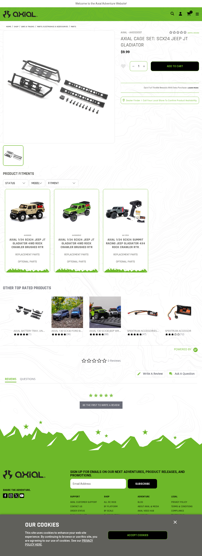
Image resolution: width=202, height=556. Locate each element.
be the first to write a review (101, 405)
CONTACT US (76, 506)
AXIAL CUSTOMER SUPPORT (83, 502)
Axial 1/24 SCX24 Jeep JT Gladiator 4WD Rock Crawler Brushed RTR (27, 243)
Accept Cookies (137, 535)
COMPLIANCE (177, 510)
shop (16, 26)
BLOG (140, 502)
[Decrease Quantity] (133, 66)
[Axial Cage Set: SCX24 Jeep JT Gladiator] (59, 86)
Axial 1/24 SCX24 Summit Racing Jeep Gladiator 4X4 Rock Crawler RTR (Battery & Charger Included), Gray (125, 247)
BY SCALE (108, 510)
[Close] (175, 522)
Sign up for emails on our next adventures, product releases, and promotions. (127, 473)
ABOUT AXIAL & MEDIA (148, 506)
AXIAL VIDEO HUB (146, 510)
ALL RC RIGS (110, 502)
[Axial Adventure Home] (20, 14)
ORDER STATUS (77, 510)
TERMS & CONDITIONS (182, 506)
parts (73, 26)
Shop (106, 496)
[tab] (150, 373)
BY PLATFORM (111, 506)
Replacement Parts (27, 254)
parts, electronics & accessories (52, 26)
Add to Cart (175, 66)
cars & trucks (27, 26)
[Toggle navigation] (195, 14)
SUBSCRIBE (142, 484)
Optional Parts (27, 261)
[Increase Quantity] (144, 66)
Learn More (193, 88)
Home (8, 26)
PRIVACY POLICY (179, 502)
